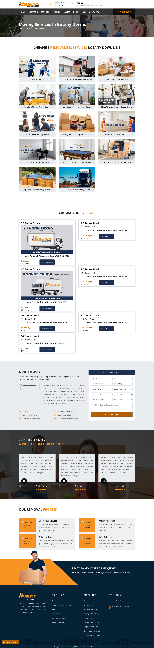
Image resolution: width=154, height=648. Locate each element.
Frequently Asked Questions (62, 605)
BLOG (75, 12)
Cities (28, 29)
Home (21, 29)
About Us (55, 601)
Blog (53, 609)
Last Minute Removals (92, 635)
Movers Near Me (58, 622)
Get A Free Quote (111, 414)
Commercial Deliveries (92, 631)
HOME (23, 12)
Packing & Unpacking (91, 614)
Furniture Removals (91, 609)
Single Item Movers (91, 627)
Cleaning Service (89, 618)
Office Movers (89, 601)
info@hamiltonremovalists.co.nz (124, 601)
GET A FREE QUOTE (123, 12)
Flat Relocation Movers (92, 622)
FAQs (83, 12)
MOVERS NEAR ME (62, 12)
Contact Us (56, 614)
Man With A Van (89, 605)
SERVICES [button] (45, 12)
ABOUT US (33, 12)
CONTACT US (95, 12)
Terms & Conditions (59, 618)
